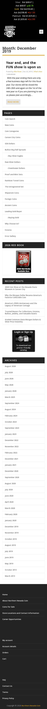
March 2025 (10, 397)
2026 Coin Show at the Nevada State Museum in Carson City (21, 288)
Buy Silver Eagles (15, 156)
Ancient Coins (11, 205)
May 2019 (9, 563)
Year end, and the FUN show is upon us (23, 64)
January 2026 (10, 391)
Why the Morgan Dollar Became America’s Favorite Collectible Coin (23, 296)
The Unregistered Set (14, 186)
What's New (38, 72)
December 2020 (11, 471)
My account (7, 640)
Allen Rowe (17, 72)
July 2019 (9, 551)
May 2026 (9, 385)
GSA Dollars (10, 143)
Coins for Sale (8, 607)
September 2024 (12, 403)
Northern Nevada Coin (31, 705)
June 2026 (9, 378)
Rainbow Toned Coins (14, 180)
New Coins (9, 125)
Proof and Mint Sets (14, 174)
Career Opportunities (11, 619)
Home (5, 594)
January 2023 (10, 434)
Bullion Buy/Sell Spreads (15, 150)
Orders (5, 652)
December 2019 (11, 526)
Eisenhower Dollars (16, 168)
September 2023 (12, 428)
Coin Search (10, 119)
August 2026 (10, 366)
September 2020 (12, 477)
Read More (13, 102)
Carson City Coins (12, 137)
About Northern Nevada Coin (15, 600)
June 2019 (9, 557)
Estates (8, 230)
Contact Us (7, 686)
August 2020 (10, 483)
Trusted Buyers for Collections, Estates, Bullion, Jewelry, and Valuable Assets (22, 312)
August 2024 (10, 409)
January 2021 (10, 465)
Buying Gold (13, 217)
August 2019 (10, 545)
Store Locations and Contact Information (20, 613)
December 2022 (11, 440)
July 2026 (9, 372)
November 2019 (11, 533)
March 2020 (10, 508)
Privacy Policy (8, 698)
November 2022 (11, 446)
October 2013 (11, 570)
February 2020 (11, 514)
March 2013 (10, 576)
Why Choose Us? (12, 223)
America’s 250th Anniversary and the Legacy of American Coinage (21, 304)
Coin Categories (12, 131)
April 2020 (9, 502)
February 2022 (11, 452)
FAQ (4, 680)
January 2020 (10, 520)
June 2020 (9, 496)
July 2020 (9, 489)
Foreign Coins (11, 199)
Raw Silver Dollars (12, 162)
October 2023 (11, 422)
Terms (5, 692)
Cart (4, 659)
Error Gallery (10, 236)
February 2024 (11, 415)
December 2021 (11, 459)
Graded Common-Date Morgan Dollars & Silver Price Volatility (23, 320)
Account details (9, 646)
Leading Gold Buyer (13, 211)
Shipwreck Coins (12, 193)
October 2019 (11, 539)
